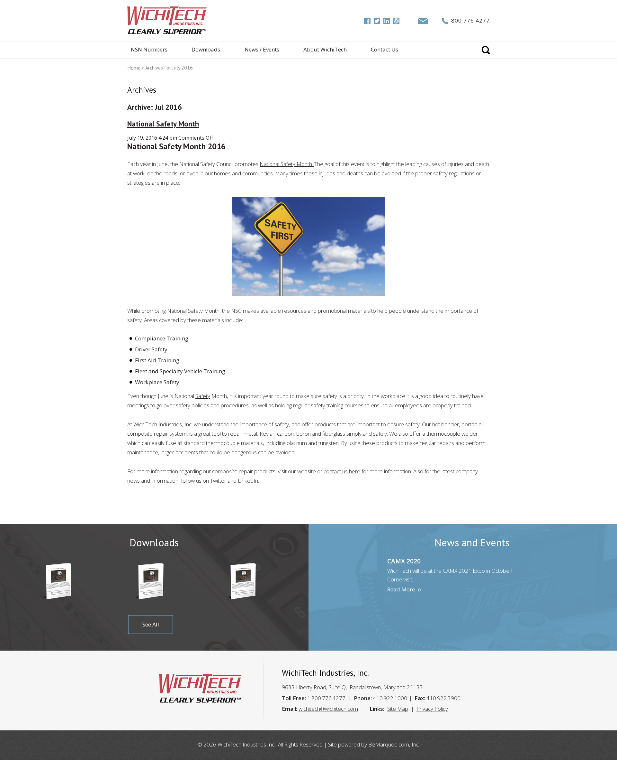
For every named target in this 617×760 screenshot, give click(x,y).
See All (150, 624)
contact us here (342, 471)
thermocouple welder (452, 433)
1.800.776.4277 (326, 698)
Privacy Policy (432, 708)
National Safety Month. (287, 164)
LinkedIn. (248, 480)
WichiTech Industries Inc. (246, 744)
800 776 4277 (470, 20)
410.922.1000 (390, 698)
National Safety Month (163, 123)
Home (133, 67)
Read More (401, 589)
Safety (202, 396)
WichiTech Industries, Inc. (162, 424)
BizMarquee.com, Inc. (394, 744)
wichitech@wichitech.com (328, 708)
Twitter (218, 480)
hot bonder (445, 424)
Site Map (397, 708)
